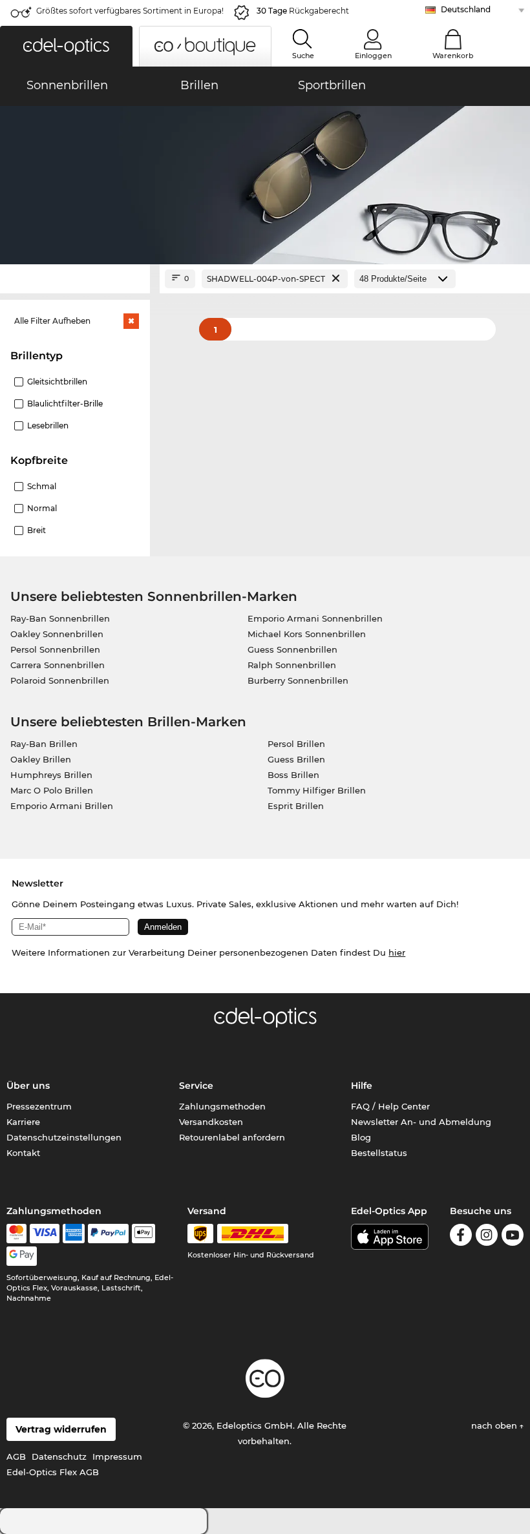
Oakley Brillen (40, 759)
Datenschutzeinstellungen (64, 1137)
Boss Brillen (293, 775)
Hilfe (361, 1085)
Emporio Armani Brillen (61, 806)
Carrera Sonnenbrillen (57, 665)
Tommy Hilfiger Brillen (317, 790)
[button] (66, 46)
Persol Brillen (296, 744)
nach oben (495, 1425)
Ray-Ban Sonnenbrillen (60, 618)
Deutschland (466, 9)
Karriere (23, 1122)
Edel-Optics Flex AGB (52, 1472)
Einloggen (373, 55)
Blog (361, 1137)
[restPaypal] (108, 1233)
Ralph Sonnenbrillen (292, 665)
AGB (16, 1456)
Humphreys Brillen (51, 775)
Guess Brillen (296, 759)
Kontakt (23, 1153)
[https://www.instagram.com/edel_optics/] (487, 1237)
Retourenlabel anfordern (232, 1137)
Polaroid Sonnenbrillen (59, 680)
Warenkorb (453, 55)
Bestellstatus (379, 1153)
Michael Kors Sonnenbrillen (307, 634)
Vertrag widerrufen (61, 1429)
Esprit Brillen (296, 806)
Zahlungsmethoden (222, 1106)
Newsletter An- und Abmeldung (421, 1122)
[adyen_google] (21, 1256)
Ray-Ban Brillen (44, 744)
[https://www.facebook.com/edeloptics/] (461, 1237)
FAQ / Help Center (390, 1106)
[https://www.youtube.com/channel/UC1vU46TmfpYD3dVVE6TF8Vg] (513, 1237)
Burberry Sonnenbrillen (298, 680)
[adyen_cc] (16, 1233)
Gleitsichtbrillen (57, 381)
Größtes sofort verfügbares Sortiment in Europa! (130, 11)
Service (196, 1085)
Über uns (28, 1085)
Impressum (117, 1456)
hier (396, 952)
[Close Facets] (75, 278)
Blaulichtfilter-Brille (65, 403)
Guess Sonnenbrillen (292, 649)
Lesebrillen (48, 425)
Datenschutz (59, 1456)
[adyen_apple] (143, 1233)
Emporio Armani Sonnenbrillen (315, 618)
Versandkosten (211, 1122)
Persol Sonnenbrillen (55, 649)
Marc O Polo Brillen (51, 790)
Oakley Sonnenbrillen (56, 634)
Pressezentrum (39, 1106)
